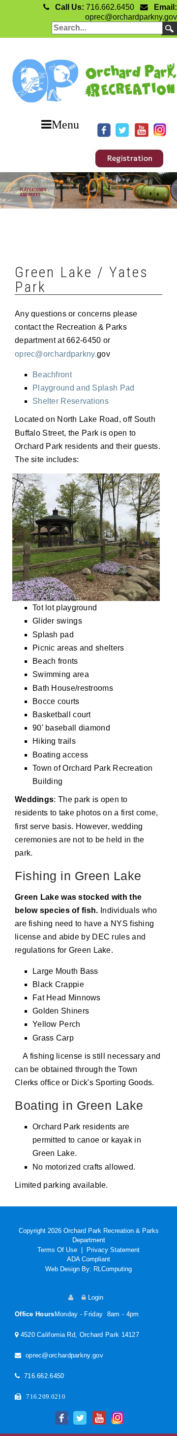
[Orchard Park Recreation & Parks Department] (88, 77)
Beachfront (53, 374)
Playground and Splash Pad (83, 388)
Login (95, 1297)
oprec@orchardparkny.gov (131, 17)
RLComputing (112, 1269)
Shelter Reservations (70, 401)
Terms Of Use (57, 1249)
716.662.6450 (110, 7)
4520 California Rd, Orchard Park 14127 (80, 1334)
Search (169, 28)
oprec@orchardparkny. (56, 354)
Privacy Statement (113, 1249)
